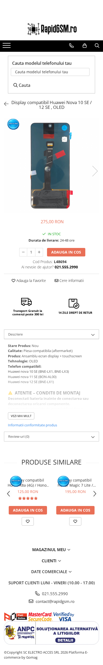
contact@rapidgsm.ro (54, 601)
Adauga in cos (66, 252)
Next (95, 171)
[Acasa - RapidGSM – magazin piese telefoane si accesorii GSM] (51, 27)
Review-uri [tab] (18, 436)
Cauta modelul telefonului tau (41, 71)
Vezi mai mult (21, 416)
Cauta (24, 85)
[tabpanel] (51, 165)
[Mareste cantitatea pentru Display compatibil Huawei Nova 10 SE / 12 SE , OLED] (39, 252)
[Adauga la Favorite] (28, 521)
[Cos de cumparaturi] (84, 45)
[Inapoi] (4, 104)
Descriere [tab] (15, 334)
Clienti (50, 560)
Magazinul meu (49, 549)
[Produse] (7, 47)
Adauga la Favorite (30, 280)
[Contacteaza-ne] (71, 45)
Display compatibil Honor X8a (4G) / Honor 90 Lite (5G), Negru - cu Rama (28, 483)
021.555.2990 (54, 593)
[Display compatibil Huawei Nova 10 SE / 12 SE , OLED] (51, 165)
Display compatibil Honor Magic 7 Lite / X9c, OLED (75, 483)
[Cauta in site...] (97, 45)
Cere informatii (71, 280)
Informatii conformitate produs (32, 425)
